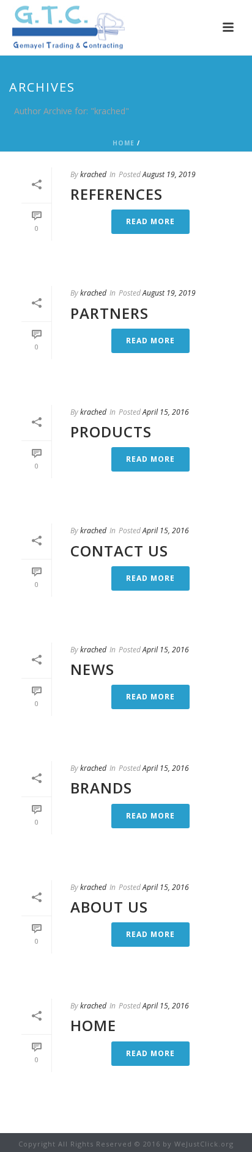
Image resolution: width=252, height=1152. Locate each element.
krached (93, 174)
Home (124, 143)
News (92, 669)
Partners (109, 313)
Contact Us (119, 551)
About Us (109, 907)
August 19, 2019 (169, 174)
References (116, 194)
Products (111, 431)
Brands (101, 788)
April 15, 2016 (166, 412)
